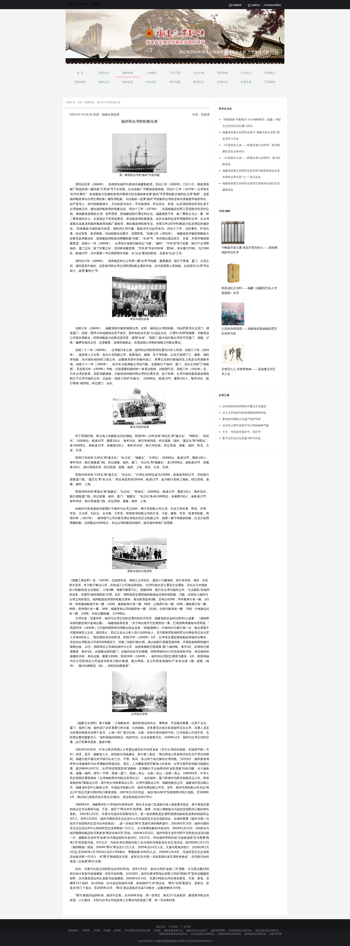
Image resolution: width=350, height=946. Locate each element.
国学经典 (80, 82)
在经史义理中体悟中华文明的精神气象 (245, 425)
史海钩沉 (222, 82)
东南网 (157, 930)
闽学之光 (103, 82)
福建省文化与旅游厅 (196, 930)
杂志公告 (160, 926)
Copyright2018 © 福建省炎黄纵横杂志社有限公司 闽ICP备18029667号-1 (175, 941)
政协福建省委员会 (173, 930)
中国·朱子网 (275, 933)
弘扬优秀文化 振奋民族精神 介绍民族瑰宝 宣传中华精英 (224, 51)
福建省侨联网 (218, 930)
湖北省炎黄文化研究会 (267, 930)
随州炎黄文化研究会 (255, 933)
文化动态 (246, 72)
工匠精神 (269, 82)
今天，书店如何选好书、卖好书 (241, 431)
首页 (79, 102)
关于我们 (173, 926)
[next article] (273, 52)
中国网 (106, 930)
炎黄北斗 (103, 72)
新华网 (86, 930)
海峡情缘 (127, 72)
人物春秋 (151, 72)
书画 (221, 211)
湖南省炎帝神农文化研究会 (173, 933)
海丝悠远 (127, 82)
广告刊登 (186, 926)
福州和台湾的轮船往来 (108, 102)
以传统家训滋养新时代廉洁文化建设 (244, 406)
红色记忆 (151, 82)
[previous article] (279, 52)
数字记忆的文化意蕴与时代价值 (241, 438)
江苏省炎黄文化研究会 (202, 933)
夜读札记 (198, 82)
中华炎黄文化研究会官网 (137, 930)
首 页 (80, 72)
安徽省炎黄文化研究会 (229, 933)
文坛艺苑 (175, 72)
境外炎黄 (222, 72)
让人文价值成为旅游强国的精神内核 (244, 412)
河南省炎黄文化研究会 (240, 930)
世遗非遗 (246, 82)
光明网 (117, 930)
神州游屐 (175, 82)
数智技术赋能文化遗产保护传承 (241, 419)
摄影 (228, 211)
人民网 (96, 930)
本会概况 (269, 72)
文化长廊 (198, 72)
